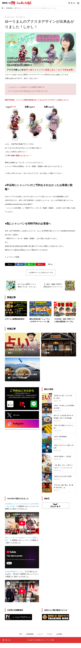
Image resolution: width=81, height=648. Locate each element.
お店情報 (59, 634)
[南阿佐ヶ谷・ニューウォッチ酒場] (17, 3)
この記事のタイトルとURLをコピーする (40, 272)
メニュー (40, 634)
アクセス (49, 634)
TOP (20, 634)
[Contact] (74, 3)
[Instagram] (69, 3)
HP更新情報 (29, 634)
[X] (72, 3)
